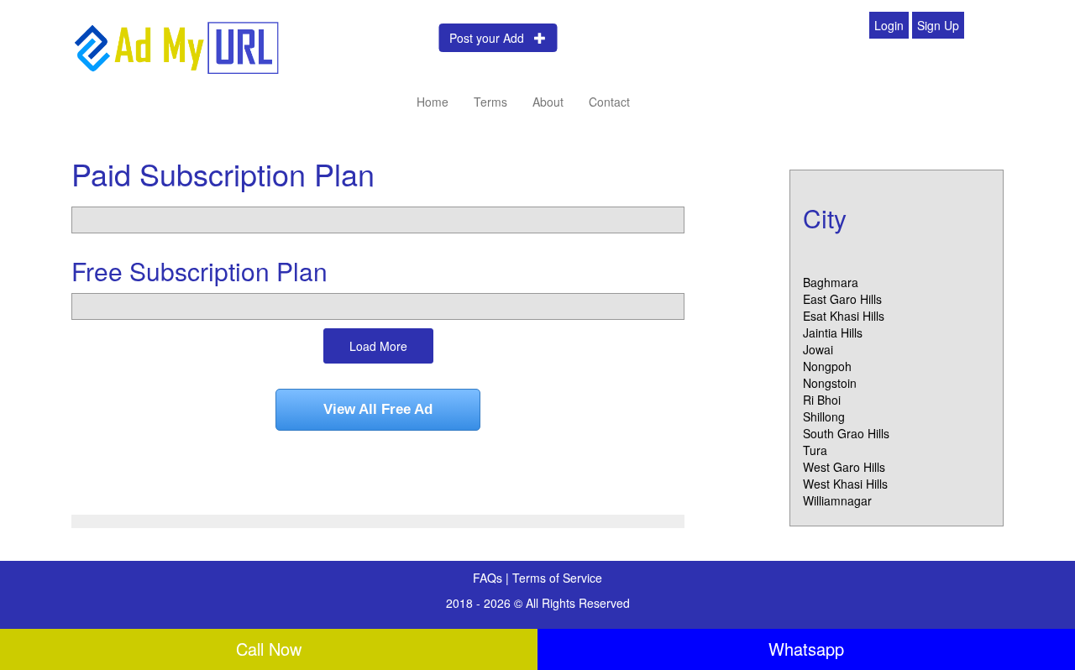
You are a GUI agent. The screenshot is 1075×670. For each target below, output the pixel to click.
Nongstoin (830, 382)
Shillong (824, 416)
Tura (815, 450)
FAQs (489, 577)
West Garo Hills (844, 466)
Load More (378, 346)
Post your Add (491, 37)
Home (432, 101)
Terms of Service (557, 577)
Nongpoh (827, 366)
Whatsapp (806, 648)
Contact (609, 101)
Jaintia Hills (833, 332)
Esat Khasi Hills (843, 315)
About (548, 101)
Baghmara (830, 282)
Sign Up (938, 25)
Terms (490, 101)
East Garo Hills (842, 299)
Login (889, 25)
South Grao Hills (846, 433)
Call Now (269, 648)
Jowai (818, 349)
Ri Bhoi (822, 399)
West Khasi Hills (845, 483)
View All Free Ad (378, 409)
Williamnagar (837, 500)
